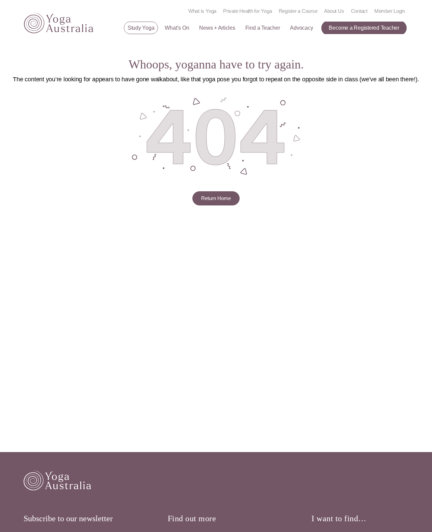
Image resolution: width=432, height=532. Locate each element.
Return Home (216, 198)
